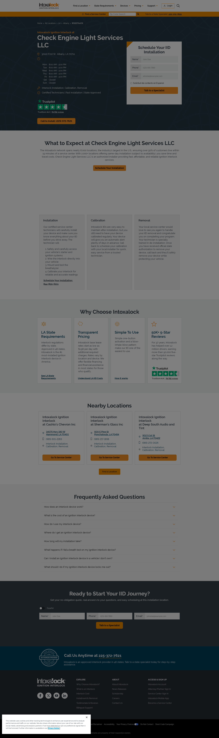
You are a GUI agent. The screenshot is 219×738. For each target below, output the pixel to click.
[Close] (86, 717)
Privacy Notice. (54, 728)
